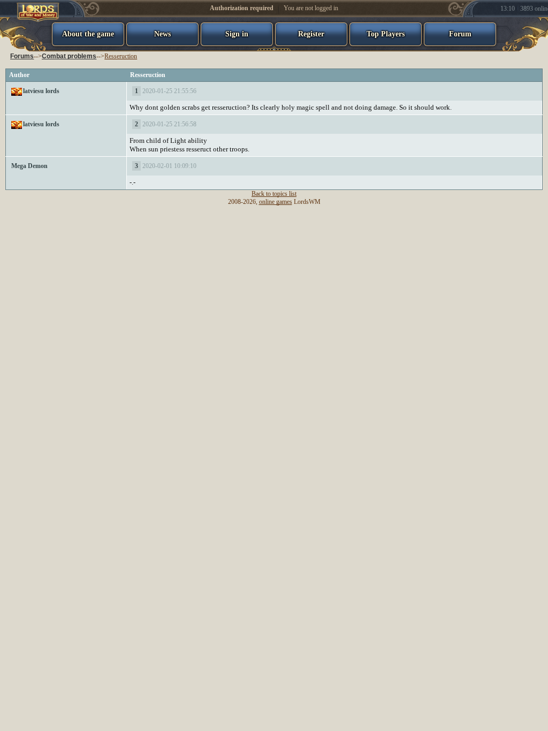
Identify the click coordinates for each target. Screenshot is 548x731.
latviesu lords (41, 91)
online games (275, 201)
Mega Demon (29, 166)
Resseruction (120, 56)
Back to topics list (274, 193)
